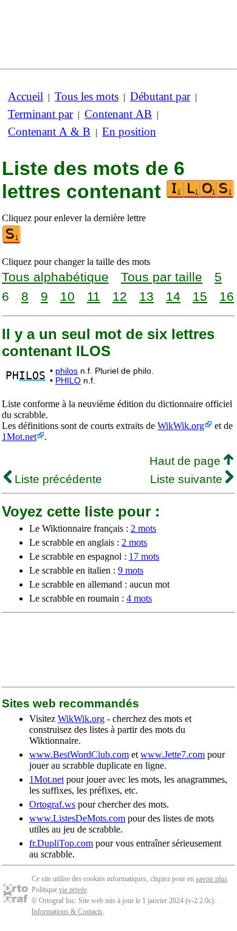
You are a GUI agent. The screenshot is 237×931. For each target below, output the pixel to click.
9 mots (130, 570)
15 (200, 296)
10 (67, 296)
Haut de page (186, 461)
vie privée (73, 889)
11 (93, 296)
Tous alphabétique (55, 277)
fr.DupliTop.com (61, 843)
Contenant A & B (49, 131)
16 (226, 296)
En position (129, 131)
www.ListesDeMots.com (77, 818)
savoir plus (211, 878)
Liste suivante (187, 479)
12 (119, 296)
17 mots (144, 556)
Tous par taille (161, 277)
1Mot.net (19, 436)
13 (146, 296)
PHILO (68, 380)
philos (66, 371)
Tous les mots (86, 96)
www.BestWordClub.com (79, 754)
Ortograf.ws (52, 804)
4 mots (139, 598)
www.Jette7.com (172, 754)
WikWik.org (180, 426)
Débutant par (160, 96)
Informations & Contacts (67, 911)
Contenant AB (118, 114)
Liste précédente (57, 479)
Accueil (25, 96)
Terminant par (40, 114)
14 (173, 296)
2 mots (143, 528)
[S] (12, 241)
